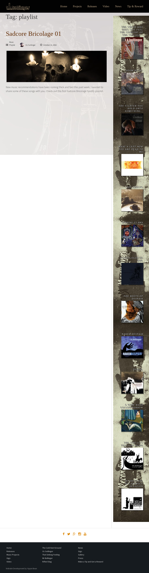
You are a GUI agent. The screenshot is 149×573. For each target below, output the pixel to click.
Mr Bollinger (47, 558)
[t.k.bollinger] (18, 6)
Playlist (12, 45)
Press (80, 558)
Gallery (81, 554)
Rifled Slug (47, 561)
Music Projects (13, 554)
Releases (92, 6)
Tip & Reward (135, 6)
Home (63, 6)
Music (11, 42)
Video (106, 6)
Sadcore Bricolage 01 (33, 33)
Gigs (8, 558)
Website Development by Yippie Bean (21, 568)
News (118, 6)
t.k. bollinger (47, 551)
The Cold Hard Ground (51, 548)
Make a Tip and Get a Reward (90, 561)
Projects (77, 6)
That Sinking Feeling (51, 554)
